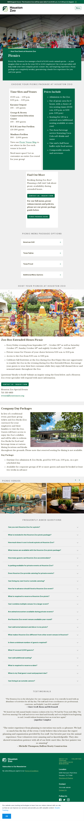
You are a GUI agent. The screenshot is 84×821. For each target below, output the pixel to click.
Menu (78, 8)
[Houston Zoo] (12, 9)
